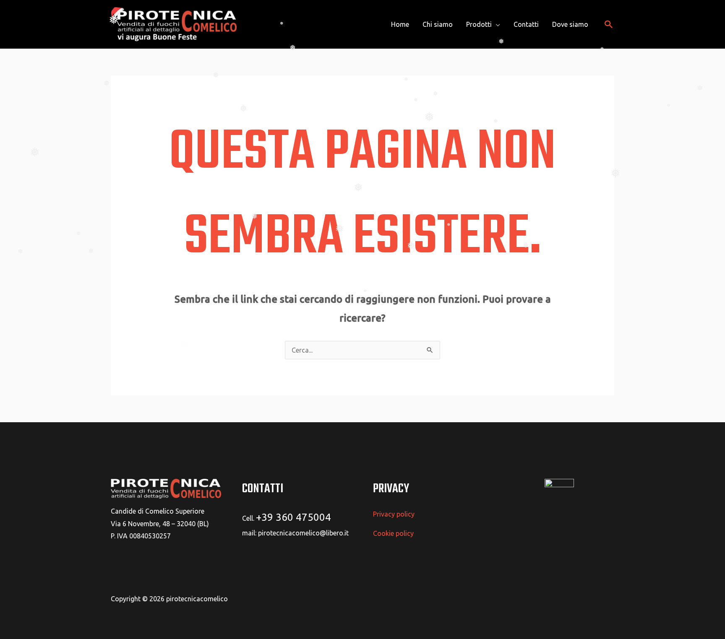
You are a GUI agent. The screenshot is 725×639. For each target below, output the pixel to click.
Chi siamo (437, 24)
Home (400, 24)
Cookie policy (393, 533)
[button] (608, 24)
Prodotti (479, 24)
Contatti (526, 24)
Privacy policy (394, 514)
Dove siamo (570, 24)
